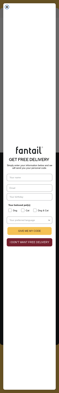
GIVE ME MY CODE (29, 230)
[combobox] (29, 220)
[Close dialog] (7, 7)
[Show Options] (49, 220)
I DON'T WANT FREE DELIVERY (29, 242)
